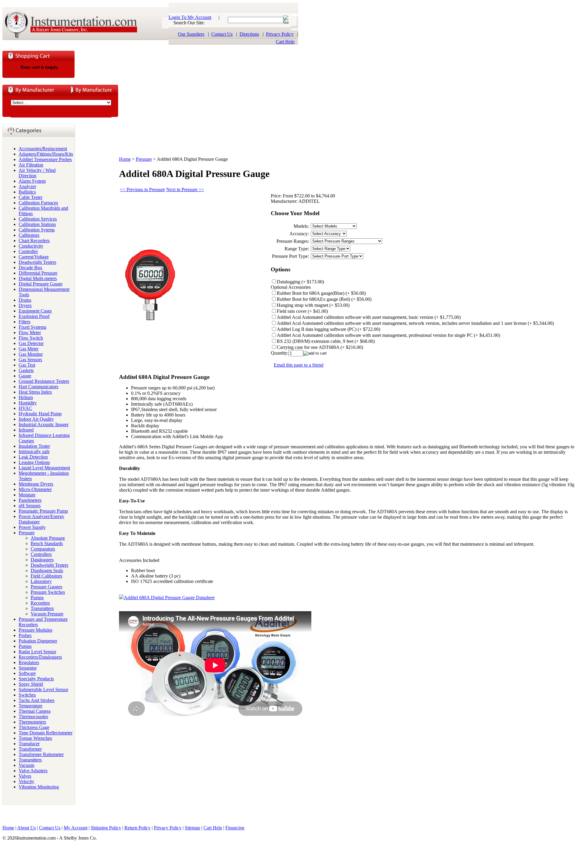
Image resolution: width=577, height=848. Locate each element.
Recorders (40, 602)
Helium (26, 397)
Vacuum (26, 765)
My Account (75, 827)
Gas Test (27, 365)
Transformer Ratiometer (41, 754)
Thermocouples (33, 716)
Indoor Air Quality (36, 419)
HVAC (25, 408)
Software (27, 673)
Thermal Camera (34, 711)
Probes (25, 635)
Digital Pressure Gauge (41, 283)
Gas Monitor (31, 354)
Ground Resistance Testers (44, 381)
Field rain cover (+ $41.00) (302, 311)
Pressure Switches (48, 592)
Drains (25, 300)
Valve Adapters (33, 770)
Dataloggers (42, 559)
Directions (249, 34)
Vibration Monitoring (39, 786)
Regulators (29, 662)
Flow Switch (31, 337)
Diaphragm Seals (47, 570)
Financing (234, 827)
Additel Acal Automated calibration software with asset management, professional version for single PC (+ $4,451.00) (388, 335)
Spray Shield (31, 684)
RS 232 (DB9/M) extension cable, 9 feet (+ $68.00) (326, 341)
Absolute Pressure (48, 538)
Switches (27, 694)
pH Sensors (30, 505)
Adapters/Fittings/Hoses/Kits (46, 154)
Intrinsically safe (34, 451)
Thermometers (32, 721)
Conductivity (31, 246)
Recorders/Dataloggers (40, 657)
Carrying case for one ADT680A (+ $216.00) (320, 347)
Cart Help (285, 41)
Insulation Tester (34, 446)
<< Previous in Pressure (142, 189)
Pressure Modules (35, 630)
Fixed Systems (32, 327)
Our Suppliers (191, 34)
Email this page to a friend (298, 365)
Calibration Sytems (37, 229)
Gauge (25, 375)
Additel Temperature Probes (45, 159)
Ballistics (27, 191)
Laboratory (41, 581)
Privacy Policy (280, 34)
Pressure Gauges (46, 586)
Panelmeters (30, 500)
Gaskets (26, 370)
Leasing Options (34, 462)
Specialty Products (36, 678)
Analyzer (27, 186)
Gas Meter (28, 348)
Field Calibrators (46, 575)
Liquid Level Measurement (44, 467)
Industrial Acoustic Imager (44, 424)
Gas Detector (31, 343)
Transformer (30, 749)
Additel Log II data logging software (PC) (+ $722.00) (328, 329)
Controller (28, 251)
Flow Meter (30, 332)
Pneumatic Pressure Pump (43, 511)
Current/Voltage (34, 256)
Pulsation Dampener (38, 640)
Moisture (27, 494)
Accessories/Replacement (43, 148)
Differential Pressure (38, 273)
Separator (28, 667)
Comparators (43, 548)
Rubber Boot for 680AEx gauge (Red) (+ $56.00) (324, 299)
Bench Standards (47, 543)
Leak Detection (33, 456)
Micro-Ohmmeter (35, 489)
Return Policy (137, 827)
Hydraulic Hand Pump (40, 413)
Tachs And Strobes (36, 700)
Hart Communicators (38, 386)
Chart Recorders (34, 240)
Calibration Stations (37, 224)
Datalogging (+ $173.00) (300, 281)
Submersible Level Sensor (43, 689)
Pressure (27, 532)
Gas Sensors (30, 359)
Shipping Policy (106, 827)
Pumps (37, 597)
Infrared (26, 429)
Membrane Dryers (36, 484)
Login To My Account (190, 17)
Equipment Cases (35, 310)
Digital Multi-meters (38, 278)
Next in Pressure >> (185, 189)
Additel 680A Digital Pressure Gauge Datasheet (169, 597)
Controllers (41, 554)
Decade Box (30, 267)
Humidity (28, 402)
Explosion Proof (34, 316)
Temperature (30, 705)
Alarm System (32, 181)
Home (125, 159)
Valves (25, 776)
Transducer (29, 743)
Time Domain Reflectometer (45, 732)
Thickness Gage (34, 727)
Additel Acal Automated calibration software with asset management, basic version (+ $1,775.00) (369, 317)
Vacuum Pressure (47, 613)
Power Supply (32, 527)
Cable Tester (30, 197)
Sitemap (192, 827)
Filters (24, 321)
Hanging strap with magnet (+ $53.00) (313, 305)
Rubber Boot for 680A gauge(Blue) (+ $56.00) (321, 293)
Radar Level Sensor (37, 651)
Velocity (26, 781)
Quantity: (279, 352)
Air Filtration (31, 164)
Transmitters (42, 608)
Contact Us (222, 34)
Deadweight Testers (37, 262)
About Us (26, 827)
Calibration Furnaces (38, 202)
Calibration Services (38, 218)
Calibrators (29, 235)
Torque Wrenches (35, 738)
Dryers (25, 305)
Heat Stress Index (35, 392)
